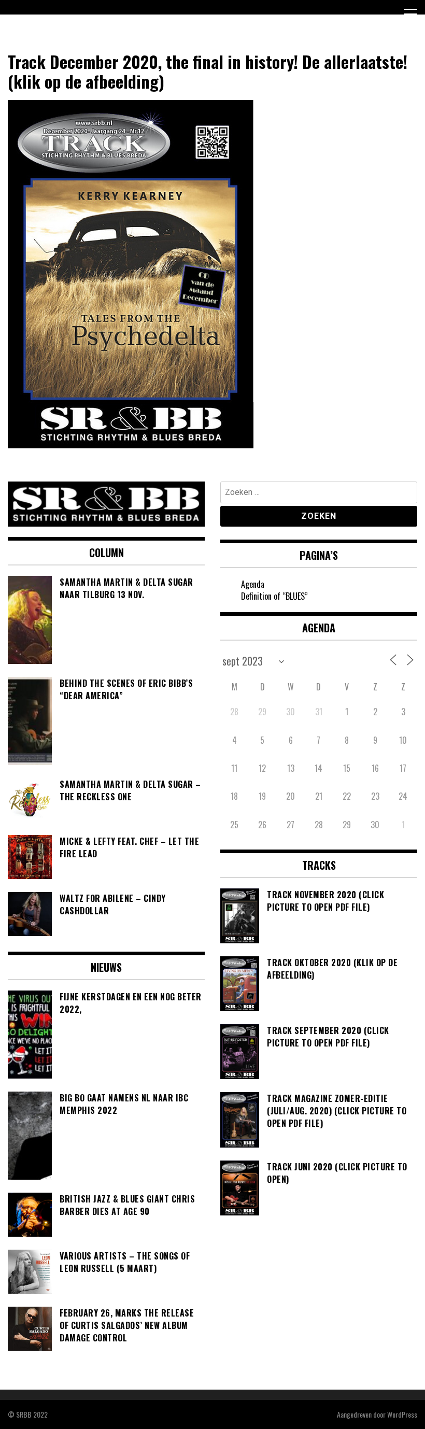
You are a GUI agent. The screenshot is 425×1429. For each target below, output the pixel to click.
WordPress (402, 1414)
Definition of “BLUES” (274, 596)
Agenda (252, 584)
